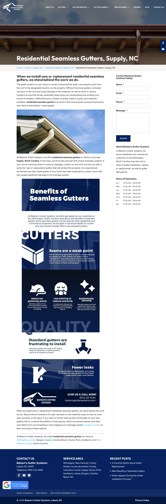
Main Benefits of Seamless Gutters (128, 471)
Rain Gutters (41, 493)
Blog (147, 7)
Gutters (61, 7)
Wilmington (22, 440)
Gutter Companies (25, 493)
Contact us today (92, 425)
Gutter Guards (100, 7)
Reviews (137, 7)
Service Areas (120, 7)
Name (120, 84)
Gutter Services (79, 7)
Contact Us (159, 7)
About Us (50, 7)
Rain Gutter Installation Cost (63, 493)
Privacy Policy (142, 500)
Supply (48, 440)
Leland (32, 440)
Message (121, 110)
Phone (120, 102)
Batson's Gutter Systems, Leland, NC (43, 500)
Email (120, 93)
